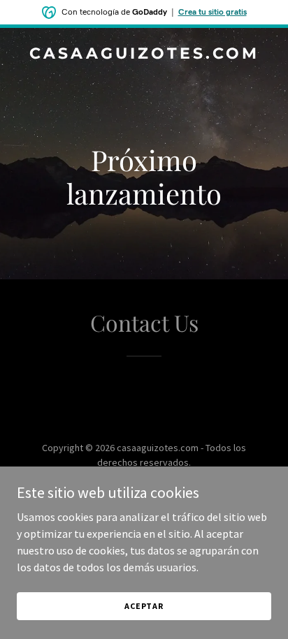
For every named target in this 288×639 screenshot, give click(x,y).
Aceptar (144, 606)
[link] (144, 54)
